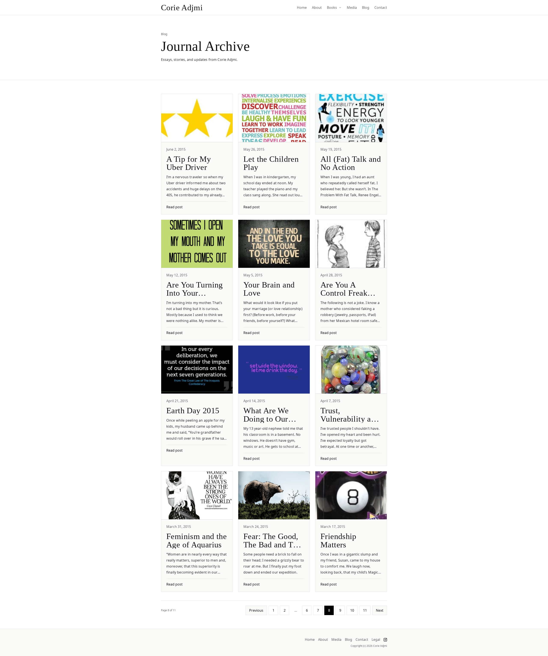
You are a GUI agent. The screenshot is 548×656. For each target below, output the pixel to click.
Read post (174, 207)
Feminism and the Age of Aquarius (196, 540)
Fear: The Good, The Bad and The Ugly (272, 544)
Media (352, 8)
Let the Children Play (271, 163)
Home (302, 8)
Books (332, 8)
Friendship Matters (338, 540)
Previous (256, 610)
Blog (365, 8)
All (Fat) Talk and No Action (350, 163)
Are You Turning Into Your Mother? (194, 293)
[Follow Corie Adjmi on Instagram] (385, 639)
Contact (380, 8)
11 (365, 610)
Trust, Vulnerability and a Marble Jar (349, 418)
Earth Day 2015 (192, 410)
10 (352, 610)
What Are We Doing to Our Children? (266, 418)
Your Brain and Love (269, 288)
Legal (376, 640)
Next (379, 610)
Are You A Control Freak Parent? (343, 293)
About (317, 8)
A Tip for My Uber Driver (188, 163)
